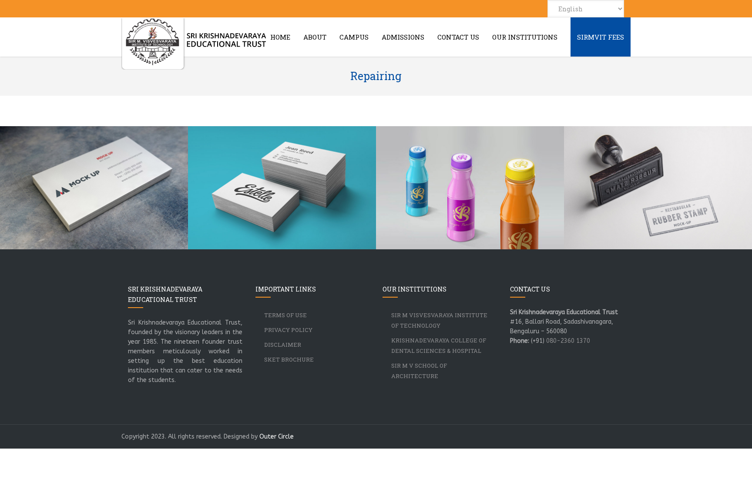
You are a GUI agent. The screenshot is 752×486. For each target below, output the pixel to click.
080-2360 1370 (568, 341)
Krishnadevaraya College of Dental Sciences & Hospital (438, 345)
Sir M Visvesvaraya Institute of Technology (439, 320)
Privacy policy (288, 330)
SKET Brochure (289, 359)
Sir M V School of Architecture (419, 371)
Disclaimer (282, 345)
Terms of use (285, 315)
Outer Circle (276, 436)
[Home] (194, 44)
